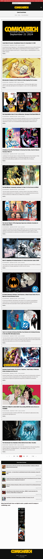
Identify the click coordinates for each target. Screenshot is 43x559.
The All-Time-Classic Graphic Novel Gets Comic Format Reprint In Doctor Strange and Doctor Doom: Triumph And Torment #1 (23, 479)
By (6, 45)
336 (24, 456)
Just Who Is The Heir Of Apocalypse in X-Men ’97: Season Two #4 (20, 497)
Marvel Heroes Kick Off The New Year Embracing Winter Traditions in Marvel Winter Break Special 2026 (22, 466)
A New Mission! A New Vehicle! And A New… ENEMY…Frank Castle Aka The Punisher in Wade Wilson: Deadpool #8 (22, 492)
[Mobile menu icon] (41, 7)
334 (17, 456)
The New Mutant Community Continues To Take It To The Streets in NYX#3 (21, 187)
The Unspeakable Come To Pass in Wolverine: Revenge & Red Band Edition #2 (21, 114)
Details (4, 53)
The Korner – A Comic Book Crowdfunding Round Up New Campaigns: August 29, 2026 (23, 473)
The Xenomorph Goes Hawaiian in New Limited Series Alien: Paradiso (19, 442)
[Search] (29, 3)
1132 (33, 456)
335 (21, 456)
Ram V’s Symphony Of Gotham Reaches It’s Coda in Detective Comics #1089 (21, 260)
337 (27, 456)
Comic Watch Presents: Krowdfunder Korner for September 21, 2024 (19, 43)
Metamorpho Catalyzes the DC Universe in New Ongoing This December (20, 80)
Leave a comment (21, 45)
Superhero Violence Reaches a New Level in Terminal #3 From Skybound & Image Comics (23, 485)
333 (14, 456)
